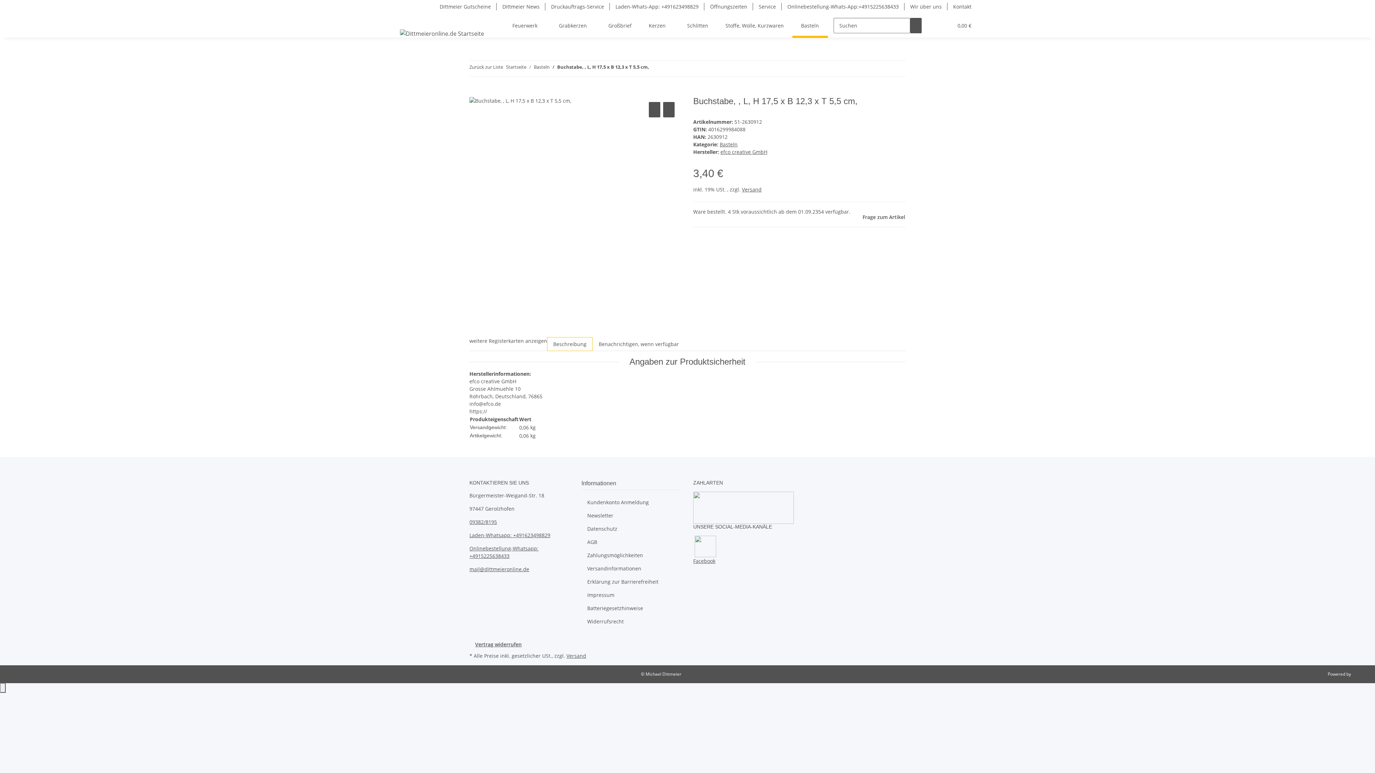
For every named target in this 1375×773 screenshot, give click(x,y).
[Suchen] (916, 25)
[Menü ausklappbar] (407, 19)
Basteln (729, 144)
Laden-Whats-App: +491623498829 (657, 6)
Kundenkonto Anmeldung (618, 502)
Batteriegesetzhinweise (615, 608)
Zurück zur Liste (486, 67)
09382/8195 (483, 522)
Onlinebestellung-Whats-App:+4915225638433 (843, 6)
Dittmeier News (521, 6)
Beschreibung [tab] (570, 344)
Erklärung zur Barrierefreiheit (622, 581)
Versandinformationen (614, 568)
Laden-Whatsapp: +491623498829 (509, 535)
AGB (592, 542)
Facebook (704, 561)
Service (767, 6)
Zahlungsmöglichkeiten (615, 555)
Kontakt (962, 6)
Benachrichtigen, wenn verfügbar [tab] (639, 344)
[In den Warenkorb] (475, 92)
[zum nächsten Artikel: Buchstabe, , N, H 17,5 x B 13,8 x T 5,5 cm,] (668, 68)
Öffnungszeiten (728, 6)
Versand (752, 189)
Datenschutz (602, 528)
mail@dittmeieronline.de (499, 569)
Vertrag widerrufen (498, 644)
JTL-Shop (1360, 674)
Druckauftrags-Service (577, 6)
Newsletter (600, 515)
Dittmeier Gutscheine (465, 6)
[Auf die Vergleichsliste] (654, 109)
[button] (933, 25)
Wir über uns (926, 6)
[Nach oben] (3, 688)
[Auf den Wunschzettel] (669, 109)
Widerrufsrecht (605, 621)
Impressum (600, 595)
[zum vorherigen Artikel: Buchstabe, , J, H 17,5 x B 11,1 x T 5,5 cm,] (655, 68)
